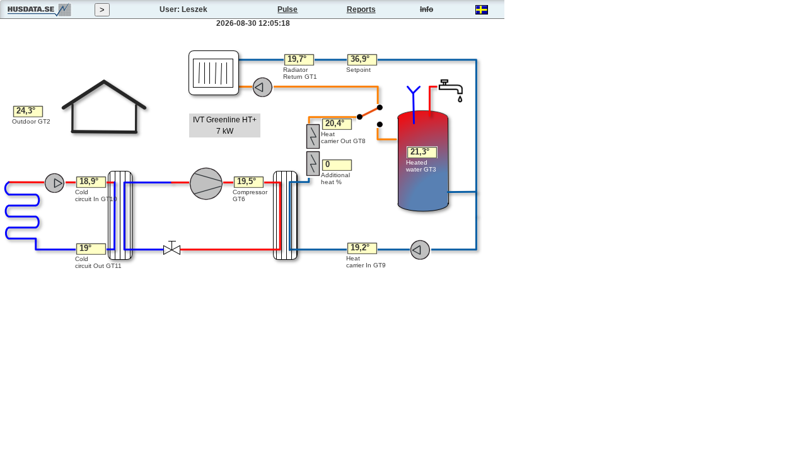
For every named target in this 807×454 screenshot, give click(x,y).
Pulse (287, 9)
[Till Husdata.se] (39, 16)
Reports (361, 9)
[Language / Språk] (481, 12)
